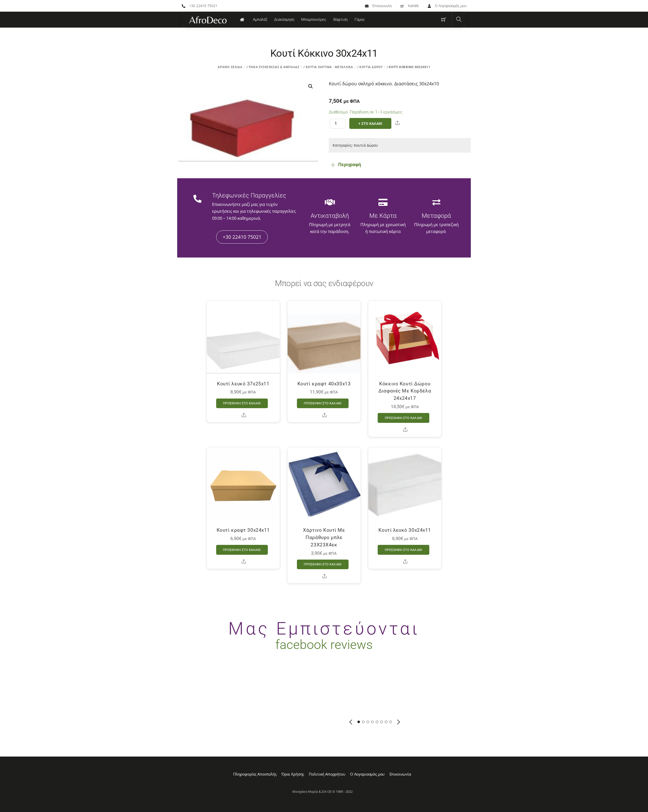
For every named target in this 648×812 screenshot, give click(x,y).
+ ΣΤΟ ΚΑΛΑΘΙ (370, 124)
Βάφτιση (340, 19)
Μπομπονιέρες (313, 19)
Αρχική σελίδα (230, 67)
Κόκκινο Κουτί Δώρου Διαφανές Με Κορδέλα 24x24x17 (404, 391)
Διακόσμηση (284, 19)
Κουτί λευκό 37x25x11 (243, 384)
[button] (310, 86)
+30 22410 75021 (202, 5)
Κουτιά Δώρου (370, 67)
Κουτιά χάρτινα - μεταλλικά (329, 67)
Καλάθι (413, 5)
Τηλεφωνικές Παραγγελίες (249, 195)
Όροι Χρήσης (292, 774)
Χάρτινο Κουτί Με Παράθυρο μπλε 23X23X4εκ (324, 537)
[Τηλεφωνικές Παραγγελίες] (197, 199)
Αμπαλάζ (260, 19)
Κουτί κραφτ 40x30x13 (324, 384)
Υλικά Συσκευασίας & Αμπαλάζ (274, 67)
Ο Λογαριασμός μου (450, 5)
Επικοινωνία (381, 5)
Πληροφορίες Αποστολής (255, 774)
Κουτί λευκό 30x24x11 (404, 530)
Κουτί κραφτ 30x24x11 (243, 530)
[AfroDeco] (208, 20)
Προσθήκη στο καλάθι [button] (242, 403)
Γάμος (360, 19)
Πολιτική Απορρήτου (327, 774)
